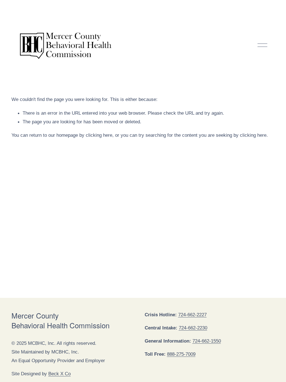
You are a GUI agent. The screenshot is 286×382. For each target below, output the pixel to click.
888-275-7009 (181, 354)
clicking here (99, 135)
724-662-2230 (193, 328)
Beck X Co (59, 373)
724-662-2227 (192, 314)
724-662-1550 (206, 341)
